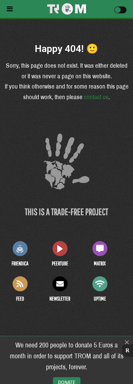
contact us (96, 97)
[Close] (127, 342)
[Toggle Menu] (25, 9)
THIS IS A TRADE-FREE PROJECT (66, 211)
